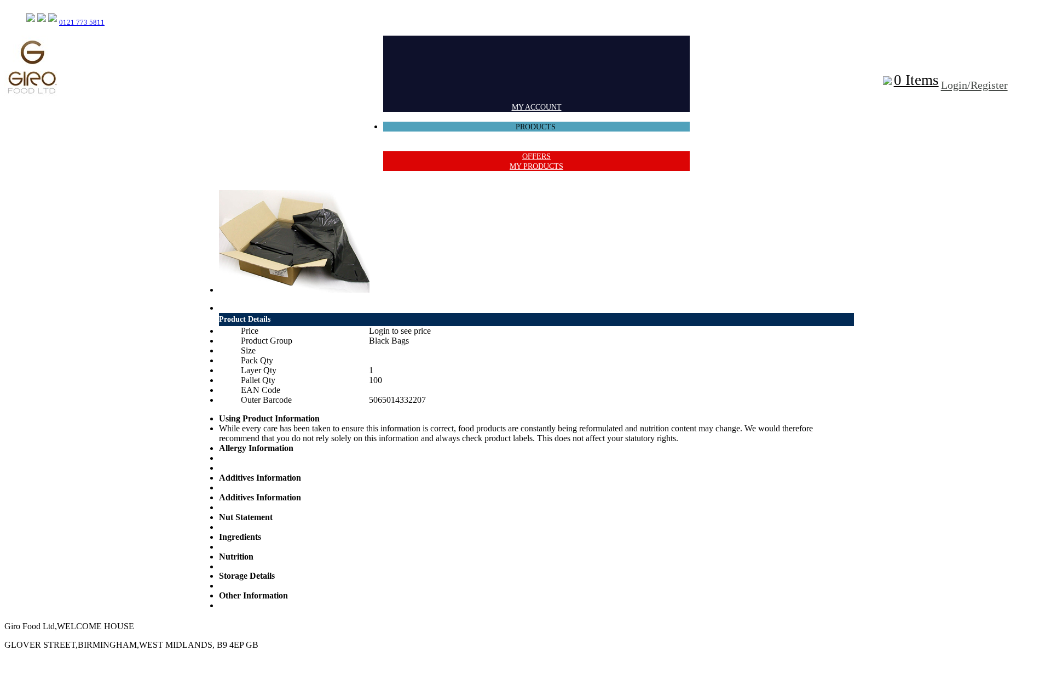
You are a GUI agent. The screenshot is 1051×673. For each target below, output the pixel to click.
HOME (537, 117)
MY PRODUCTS (536, 166)
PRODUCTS (537, 127)
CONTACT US (537, 137)
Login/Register (974, 85)
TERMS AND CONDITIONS (536, 146)
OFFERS (536, 156)
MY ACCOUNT (537, 107)
